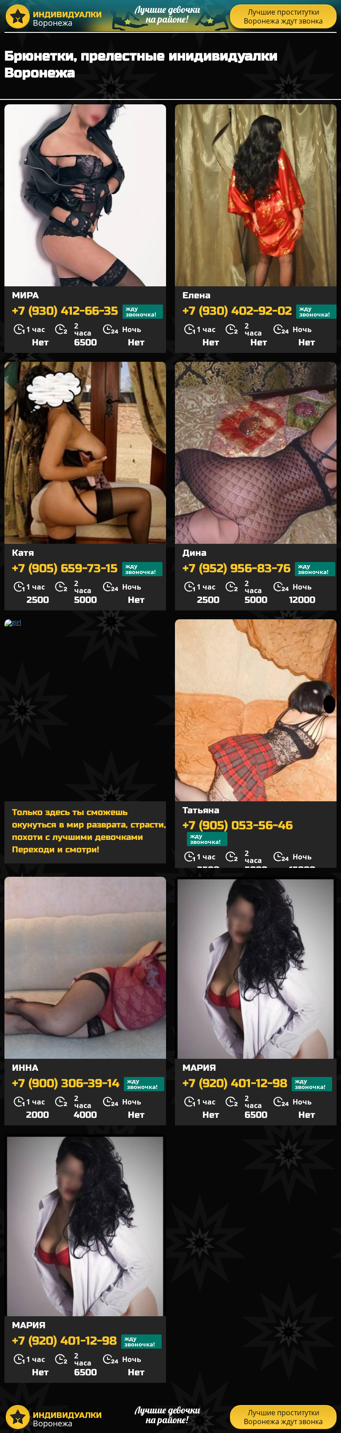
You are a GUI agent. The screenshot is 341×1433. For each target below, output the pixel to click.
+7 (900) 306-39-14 (85, 1084)
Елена (196, 295)
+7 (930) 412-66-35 (84, 311)
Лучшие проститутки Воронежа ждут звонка (283, 16)
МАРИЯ (199, 1067)
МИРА (25, 295)
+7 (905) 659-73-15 (84, 569)
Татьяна (200, 810)
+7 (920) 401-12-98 (253, 1084)
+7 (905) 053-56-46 (237, 832)
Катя (23, 552)
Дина (194, 552)
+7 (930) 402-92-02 (256, 311)
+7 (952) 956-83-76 (255, 569)
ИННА (25, 1067)
